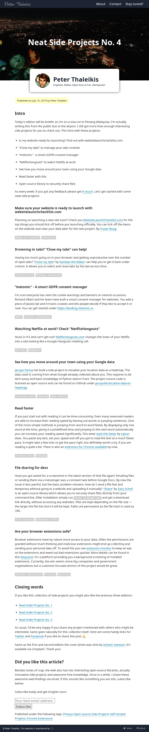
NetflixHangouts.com (70, 337)
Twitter (19, 636)
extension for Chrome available (86, 447)
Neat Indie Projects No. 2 (35, 612)
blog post (27, 557)
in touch (87, 191)
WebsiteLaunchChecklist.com (103, 220)
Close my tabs (44, 262)
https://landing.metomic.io (75, 308)
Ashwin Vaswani (114, 645)
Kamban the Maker (72, 262)
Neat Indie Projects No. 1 (35, 605)
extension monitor (98, 548)
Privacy (68, 714)
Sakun (125, 434)
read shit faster (106, 434)
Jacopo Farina (24, 370)
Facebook (37, 636)
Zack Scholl (125, 489)
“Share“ (108, 489)
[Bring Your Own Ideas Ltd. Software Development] (52, 728)
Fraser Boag (108, 229)
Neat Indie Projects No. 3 (35, 620)
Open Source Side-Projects (91, 714)
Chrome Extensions (39, 718)
